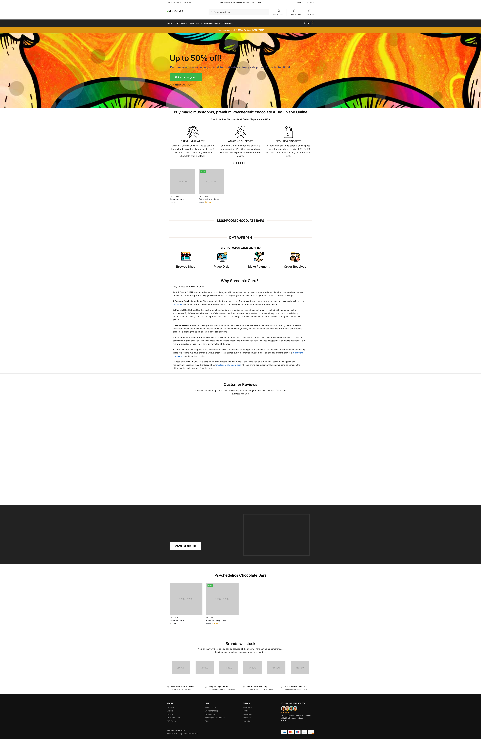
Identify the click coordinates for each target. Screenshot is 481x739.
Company (171, 707)
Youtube (246, 721)
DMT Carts (174, 196)
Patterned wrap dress (209, 199)
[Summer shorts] (182, 181)
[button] (309, 23)
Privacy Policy (173, 717)
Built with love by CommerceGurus (182, 733)
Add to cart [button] (182, 208)
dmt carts (177, 304)
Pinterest (247, 717)
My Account (278, 14)
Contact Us (210, 714)
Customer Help (295, 14)
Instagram (247, 714)
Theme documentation (305, 2)
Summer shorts (177, 199)
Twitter (246, 711)
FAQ (206, 721)
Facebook (247, 707)
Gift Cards (171, 721)
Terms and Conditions (215, 717)
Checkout (310, 14)
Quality (170, 714)
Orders (170, 711)
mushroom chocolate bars (228, 365)
